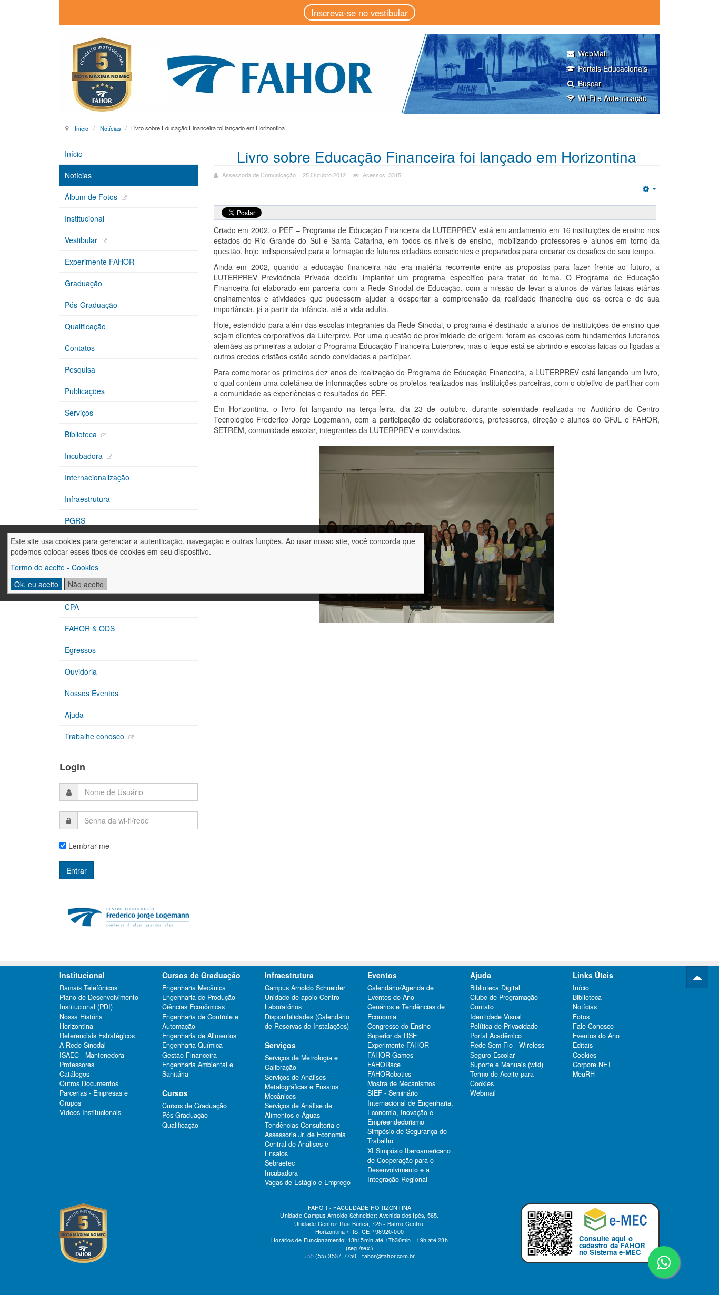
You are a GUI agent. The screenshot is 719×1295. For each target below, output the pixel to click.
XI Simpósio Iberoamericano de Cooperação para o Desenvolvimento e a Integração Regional (409, 1165)
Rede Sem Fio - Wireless (507, 1045)
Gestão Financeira (189, 1055)
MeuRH (584, 1074)
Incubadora (85, 455)
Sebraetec (280, 1163)
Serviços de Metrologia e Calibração (301, 1062)
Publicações (85, 391)
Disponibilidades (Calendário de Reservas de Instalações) (307, 1021)
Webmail (483, 1093)
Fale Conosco (593, 1026)
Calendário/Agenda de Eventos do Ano (400, 992)
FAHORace (384, 1064)
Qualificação (85, 326)
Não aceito (86, 584)
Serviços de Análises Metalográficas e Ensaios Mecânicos (301, 1086)
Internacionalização (97, 477)
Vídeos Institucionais (90, 1112)
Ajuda (74, 714)
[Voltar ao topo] (697, 977)
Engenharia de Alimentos (199, 1035)
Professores (76, 1064)
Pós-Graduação (91, 304)
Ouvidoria (81, 671)
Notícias (110, 128)
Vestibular (82, 240)
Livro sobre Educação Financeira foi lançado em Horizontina (436, 156)
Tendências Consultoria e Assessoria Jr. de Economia (305, 1129)
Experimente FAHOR (99, 261)
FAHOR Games (390, 1055)
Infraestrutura (87, 499)
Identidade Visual (496, 1016)
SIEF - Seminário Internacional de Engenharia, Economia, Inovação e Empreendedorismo (410, 1107)
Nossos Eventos (91, 693)
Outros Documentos (88, 1083)
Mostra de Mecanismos (401, 1083)
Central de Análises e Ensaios (296, 1148)
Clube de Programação (504, 997)
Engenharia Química (192, 1045)
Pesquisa (80, 369)
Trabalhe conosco (95, 736)
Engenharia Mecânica (194, 987)
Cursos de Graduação (194, 1105)
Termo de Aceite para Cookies (502, 1078)
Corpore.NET (592, 1064)
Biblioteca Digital (495, 987)
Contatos (80, 348)
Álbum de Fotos (92, 197)
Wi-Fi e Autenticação (612, 98)
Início (81, 128)
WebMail (592, 53)
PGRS (75, 520)
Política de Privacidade (504, 1026)
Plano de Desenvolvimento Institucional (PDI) (98, 1001)
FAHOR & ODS (90, 628)
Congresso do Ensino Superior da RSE (399, 1030)
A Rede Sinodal (82, 1045)
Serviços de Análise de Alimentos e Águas (298, 1110)
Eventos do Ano (596, 1035)
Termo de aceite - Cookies (54, 567)
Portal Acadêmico (496, 1035)
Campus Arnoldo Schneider (305, 987)
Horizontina (76, 1026)
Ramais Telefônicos (88, 987)
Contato (482, 1006)
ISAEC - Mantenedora (91, 1055)
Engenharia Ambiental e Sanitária (197, 1069)
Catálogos (74, 1074)
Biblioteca (82, 434)
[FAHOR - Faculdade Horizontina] (359, 74)
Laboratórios (283, 1006)
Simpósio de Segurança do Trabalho (407, 1136)
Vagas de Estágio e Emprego (308, 1182)
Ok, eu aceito (36, 584)
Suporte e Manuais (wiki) (506, 1064)
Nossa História (81, 1016)
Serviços (79, 412)
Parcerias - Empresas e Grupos (93, 1097)
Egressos (80, 650)
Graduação (83, 283)
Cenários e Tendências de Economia (406, 1011)
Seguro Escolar (492, 1055)
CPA (72, 606)
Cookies (584, 1055)
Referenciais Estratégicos (97, 1035)
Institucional (84, 218)
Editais (583, 1045)
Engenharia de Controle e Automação (200, 1021)
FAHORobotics (389, 1074)
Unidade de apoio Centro (302, 997)
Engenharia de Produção (198, 997)
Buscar (589, 83)
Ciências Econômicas (193, 1006)
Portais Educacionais (612, 68)
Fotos (581, 1016)
